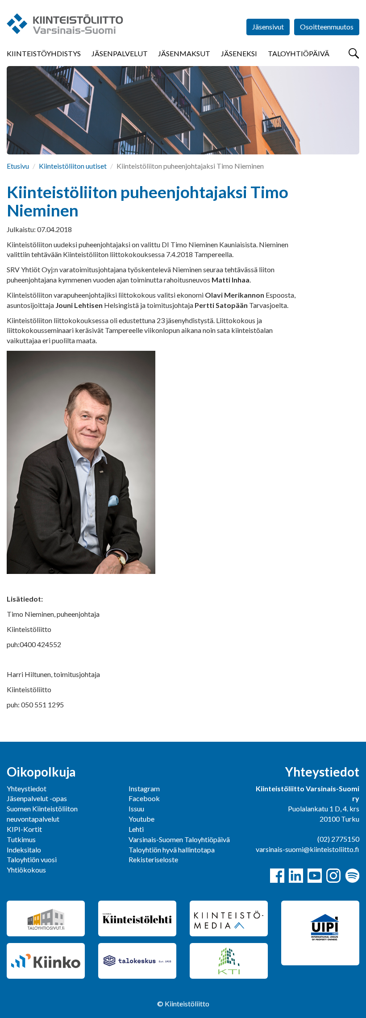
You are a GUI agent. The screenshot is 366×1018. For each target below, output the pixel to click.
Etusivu (18, 166)
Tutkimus (21, 839)
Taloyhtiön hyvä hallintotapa (172, 849)
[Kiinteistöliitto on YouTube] (315, 875)
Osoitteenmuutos (327, 26)
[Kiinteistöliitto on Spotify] (352, 875)
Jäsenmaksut (184, 53)
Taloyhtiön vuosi (32, 859)
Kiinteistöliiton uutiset (73, 166)
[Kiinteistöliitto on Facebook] (277, 875)
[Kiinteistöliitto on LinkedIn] (296, 875)
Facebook (144, 798)
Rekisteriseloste (153, 859)
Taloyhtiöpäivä (298, 53)
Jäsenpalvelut (120, 53)
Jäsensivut (268, 26)
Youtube (141, 818)
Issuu (136, 808)
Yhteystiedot (26, 788)
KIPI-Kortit (24, 829)
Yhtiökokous (26, 869)
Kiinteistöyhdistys (44, 53)
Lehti (136, 829)
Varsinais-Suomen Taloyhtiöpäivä (179, 839)
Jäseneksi (239, 53)
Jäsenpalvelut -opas (37, 798)
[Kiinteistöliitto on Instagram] (333, 875)
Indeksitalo (24, 849)
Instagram (144, 788)
